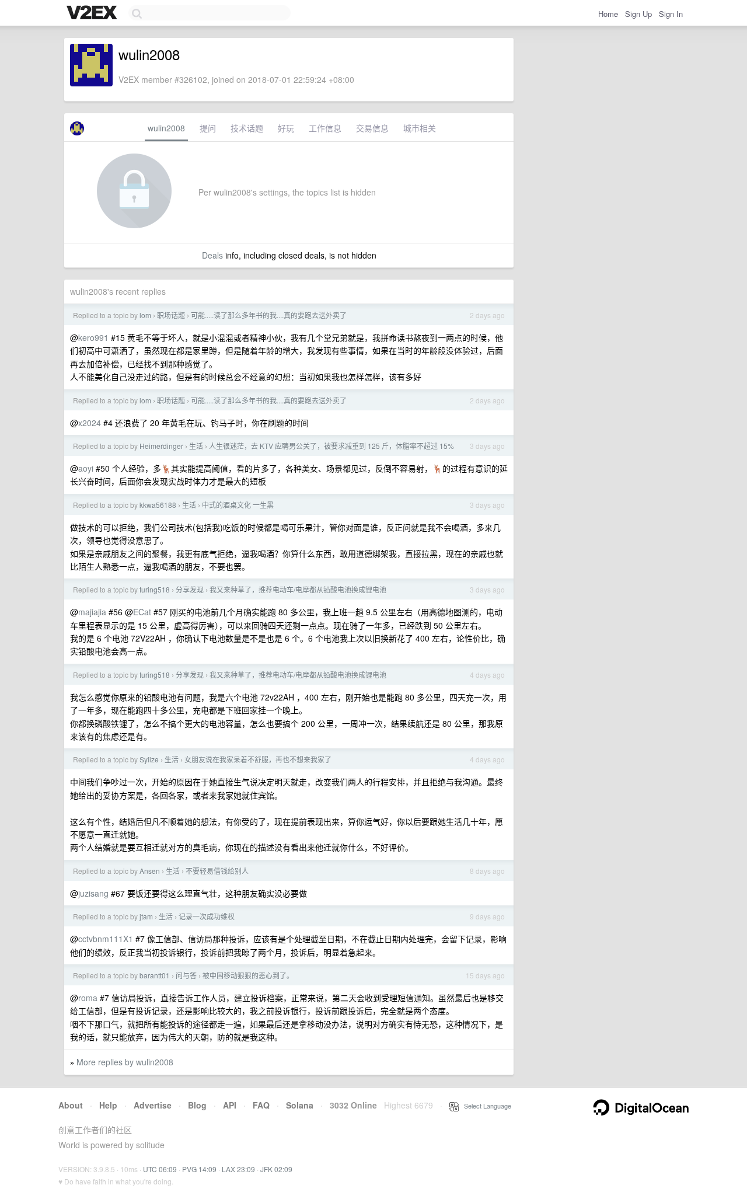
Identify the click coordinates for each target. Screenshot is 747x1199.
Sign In (671, 13)
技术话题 (247, 128)
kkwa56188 (157, 505)
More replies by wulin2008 (124, 1062)
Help (108, 1105)
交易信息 (372, 128)
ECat (142, 612)
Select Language (485, 1105)
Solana (299, 1105)
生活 (196, 446)
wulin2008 (166, 128)
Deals (212, 255)
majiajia (92, 612)
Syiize (149, 759)
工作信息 (325, 128)
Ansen (149, 871)
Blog (197, 1105)
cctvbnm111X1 (105, 938)
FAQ (261, 1105)
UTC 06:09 (160, 1169)
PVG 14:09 (199, 1169)
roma (87, 997)
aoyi (85, 468)
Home (608, 13)
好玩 (286, 128)
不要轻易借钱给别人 (217, 871)
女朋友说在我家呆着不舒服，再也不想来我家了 (257, 759)
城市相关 (419, 128)
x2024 (89, 422)
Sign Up (638, 13)
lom (145, 315)
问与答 (186, 975)
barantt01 (154, 975)
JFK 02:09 (276, 1169)
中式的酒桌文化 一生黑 (238, 505)
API (229, 1105)
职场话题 (171, 315)
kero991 (93, 337)
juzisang (93, 893)
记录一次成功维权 (207, 916)
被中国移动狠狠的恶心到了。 (248, 975)
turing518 (154, 589)
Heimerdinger (161, 446)
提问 (208, 128)
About (70, 1105)
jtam (146, 916)
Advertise (153, 1105)
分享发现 (190, 589)
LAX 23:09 (238, 1169)
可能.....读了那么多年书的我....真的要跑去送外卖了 (269, 315)
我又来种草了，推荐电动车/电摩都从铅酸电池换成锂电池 (298, 589)
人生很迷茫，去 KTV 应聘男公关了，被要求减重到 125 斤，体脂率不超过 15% (331, 446)
